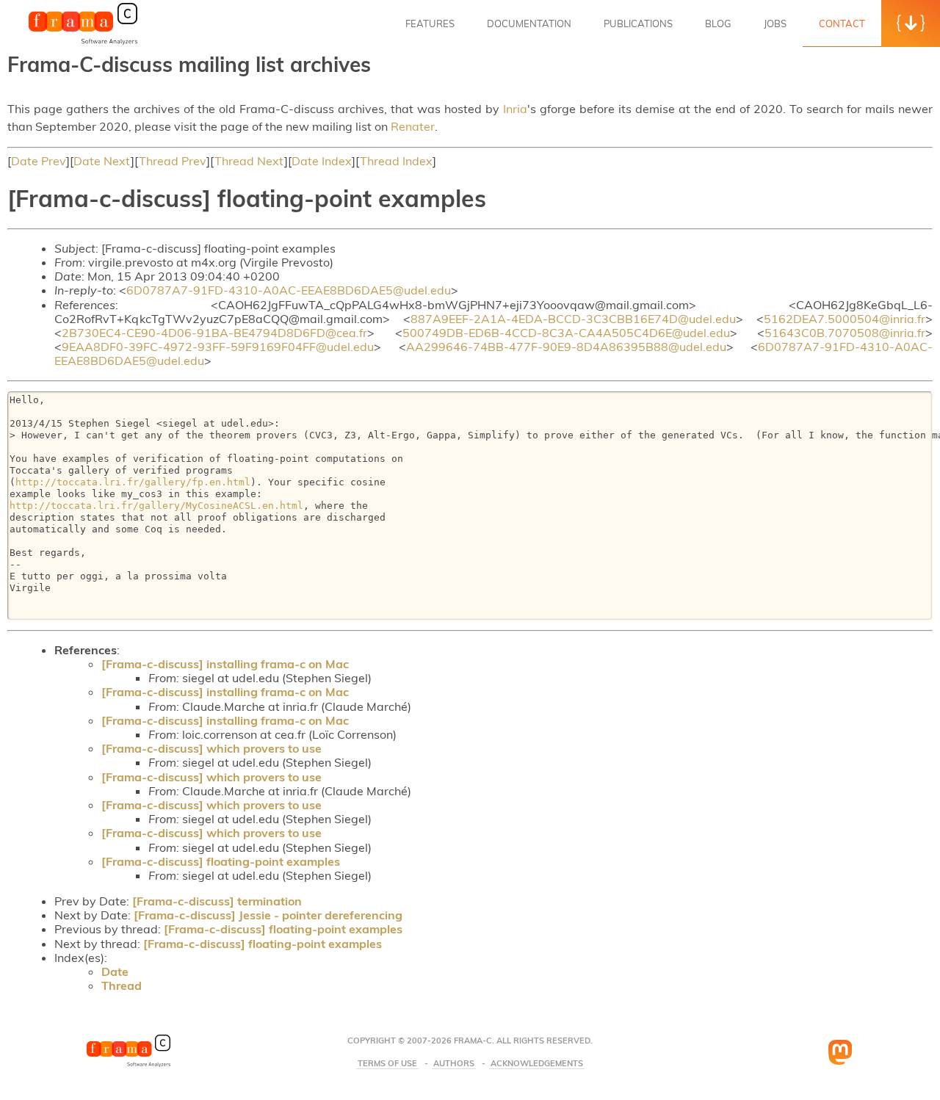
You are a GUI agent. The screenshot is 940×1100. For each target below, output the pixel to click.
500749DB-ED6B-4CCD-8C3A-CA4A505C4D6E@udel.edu (566, 332)
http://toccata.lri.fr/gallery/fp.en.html (132, 482)
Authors (453, 1063)
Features (430, 23)
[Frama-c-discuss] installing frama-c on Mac (225, 663)
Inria (515, 108)
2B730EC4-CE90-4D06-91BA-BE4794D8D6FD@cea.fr (214, 332)
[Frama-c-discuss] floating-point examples (220, 861)
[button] (910, 23)
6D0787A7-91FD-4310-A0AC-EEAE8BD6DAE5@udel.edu (288, 290)
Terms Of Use (387, 1063)
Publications (638, 23)
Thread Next (249, 160)
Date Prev (38, 160)
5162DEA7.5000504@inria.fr (844, 318)
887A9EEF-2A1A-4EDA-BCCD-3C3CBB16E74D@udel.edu (573, 318)
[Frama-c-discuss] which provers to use (211, 748)
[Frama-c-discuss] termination (217, 901)
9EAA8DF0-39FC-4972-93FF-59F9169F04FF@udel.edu (218, 346)
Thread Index (396, 160)
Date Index (322, 160)
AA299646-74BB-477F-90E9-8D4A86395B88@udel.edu (566, 346)
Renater (413, 126)
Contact (842, 23)
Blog (718, 23)
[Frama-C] (83, 43)
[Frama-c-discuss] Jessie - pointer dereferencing (268, 915)
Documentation (529, 23)
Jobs (775, 23)
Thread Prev (172, 160)
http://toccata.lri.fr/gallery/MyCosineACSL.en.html (156, 505)
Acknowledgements (537, 1063)
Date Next (102, 160)
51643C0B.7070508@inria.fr (844, 332)
